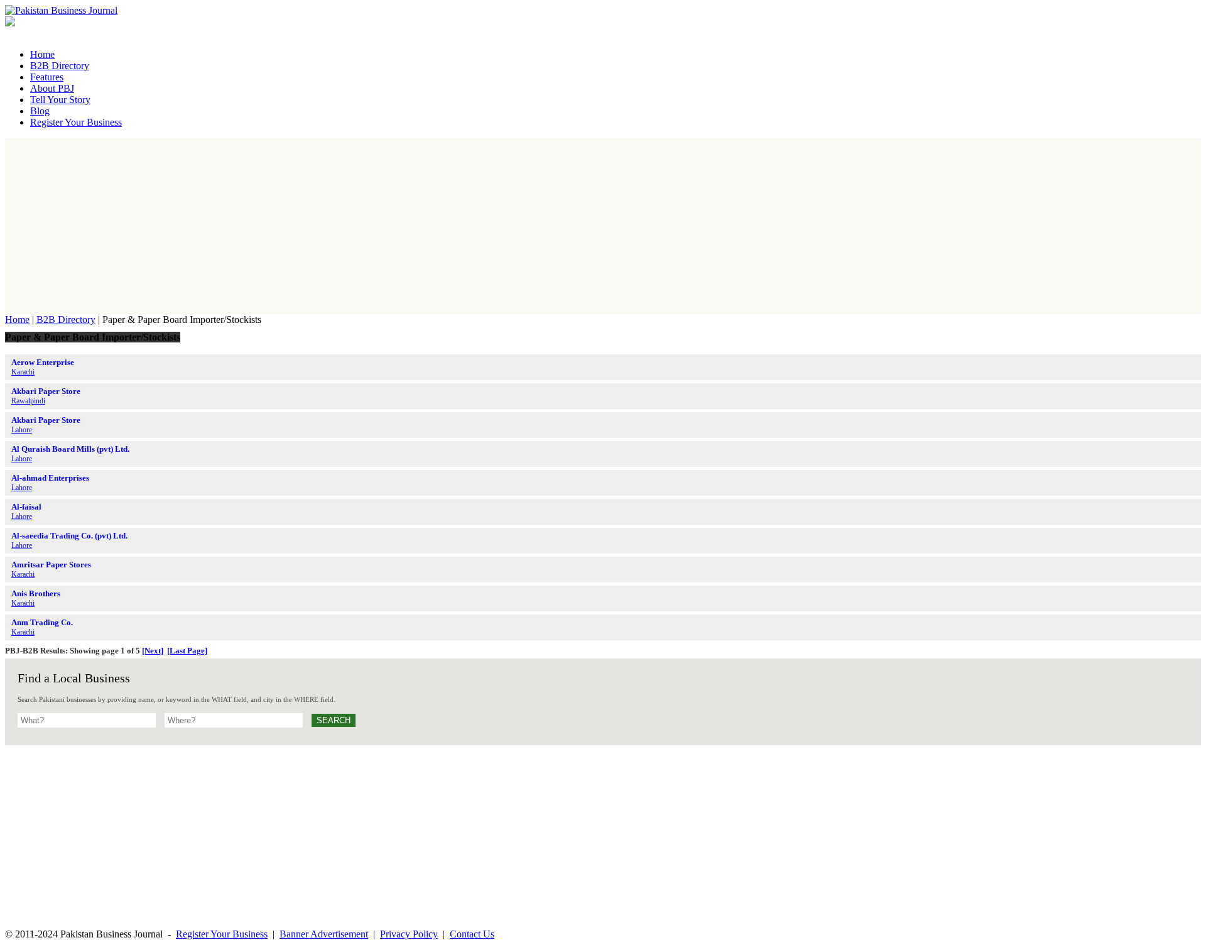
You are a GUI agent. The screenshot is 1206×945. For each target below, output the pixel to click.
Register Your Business (222, 934)
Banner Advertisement (324, 934)
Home (17, 319)
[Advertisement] (603, 226)
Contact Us (472, 934)
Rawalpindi (28, 400)
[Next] (152, 650)
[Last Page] (187, 650)
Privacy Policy (409, 934)
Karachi (23, 372)
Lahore (21, 429)
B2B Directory (65, 319)
